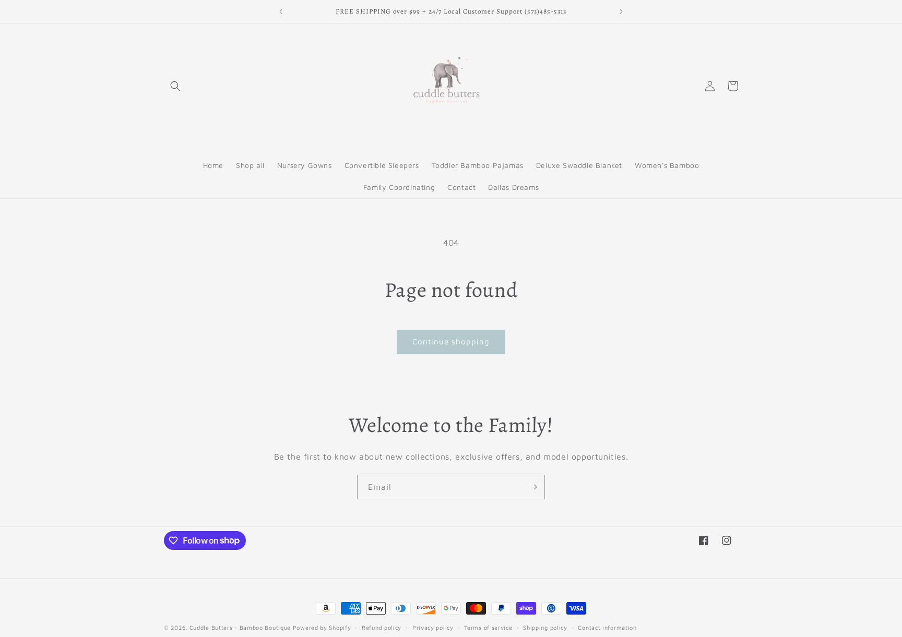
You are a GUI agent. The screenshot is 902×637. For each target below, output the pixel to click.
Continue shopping (451, 341)
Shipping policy (545, 626)
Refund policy (381, 626)
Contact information (607, 626)
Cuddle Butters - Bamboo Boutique (240, 627)
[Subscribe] (532, 487)
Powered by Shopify (322, 627)
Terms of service (488, 626)
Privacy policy (433, 626)
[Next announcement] (621, 11)
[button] (175, 86)
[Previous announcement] (280, 11)
